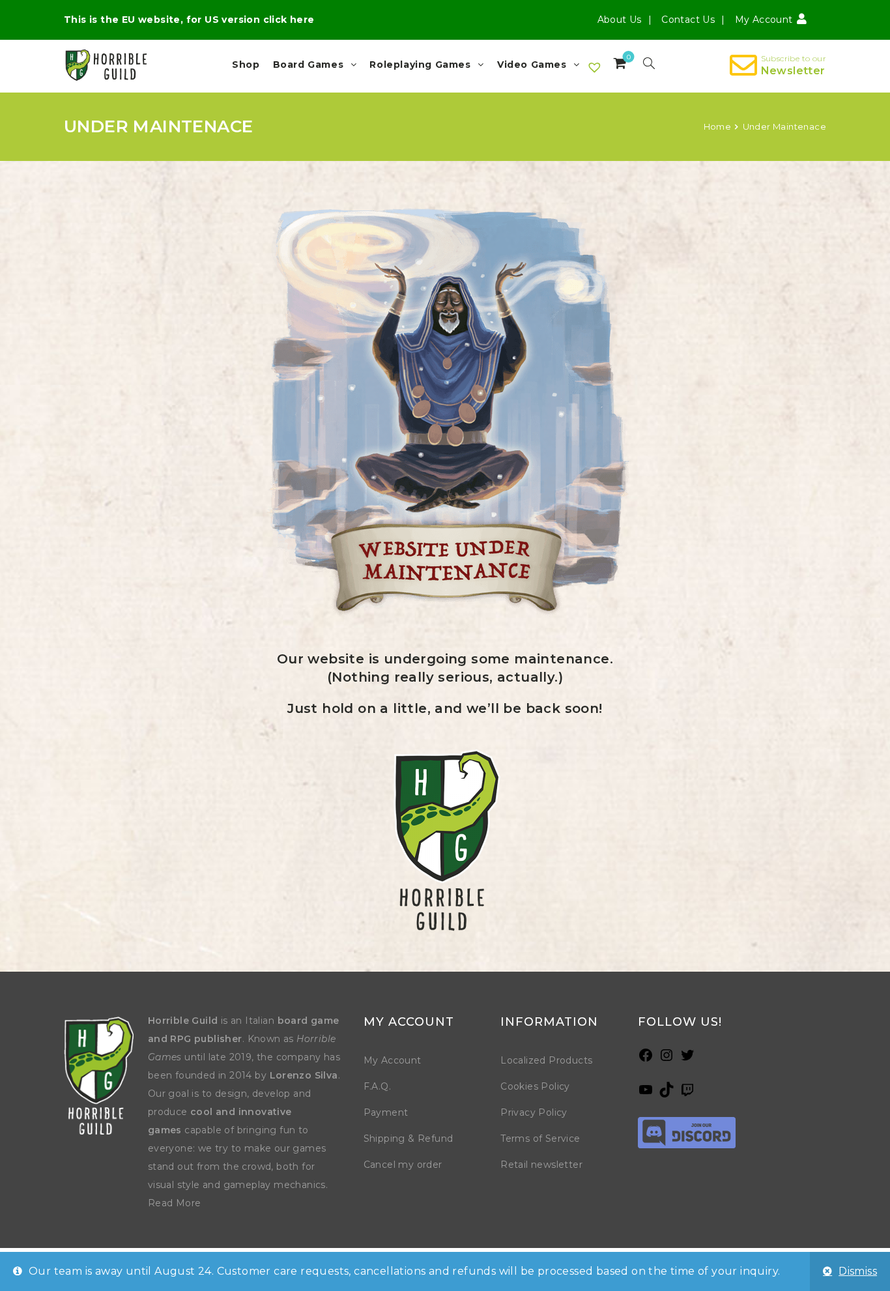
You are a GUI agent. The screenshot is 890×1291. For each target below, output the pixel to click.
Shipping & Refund (408, 1138)
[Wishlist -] (595, 68)
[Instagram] (666, 1059)
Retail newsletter (541, 1164)
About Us (619, 19)
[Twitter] (687, 1059)
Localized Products (546, 1060)
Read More (174, 1203)
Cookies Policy (535, 1086)
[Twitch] (687, 1094)
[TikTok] (666, 1094)
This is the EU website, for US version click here (189, 19)
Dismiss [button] (858, 1271)
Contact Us (688, 19)
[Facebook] (645, 1059)
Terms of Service (540, 1138)
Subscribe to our (793, 58)
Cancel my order (403, 1164)
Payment (386, 1112)
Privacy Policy (533, 1112)
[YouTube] (645, 1094)
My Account (393, 1060)
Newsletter (793, 71)
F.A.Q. (377, 1086)
